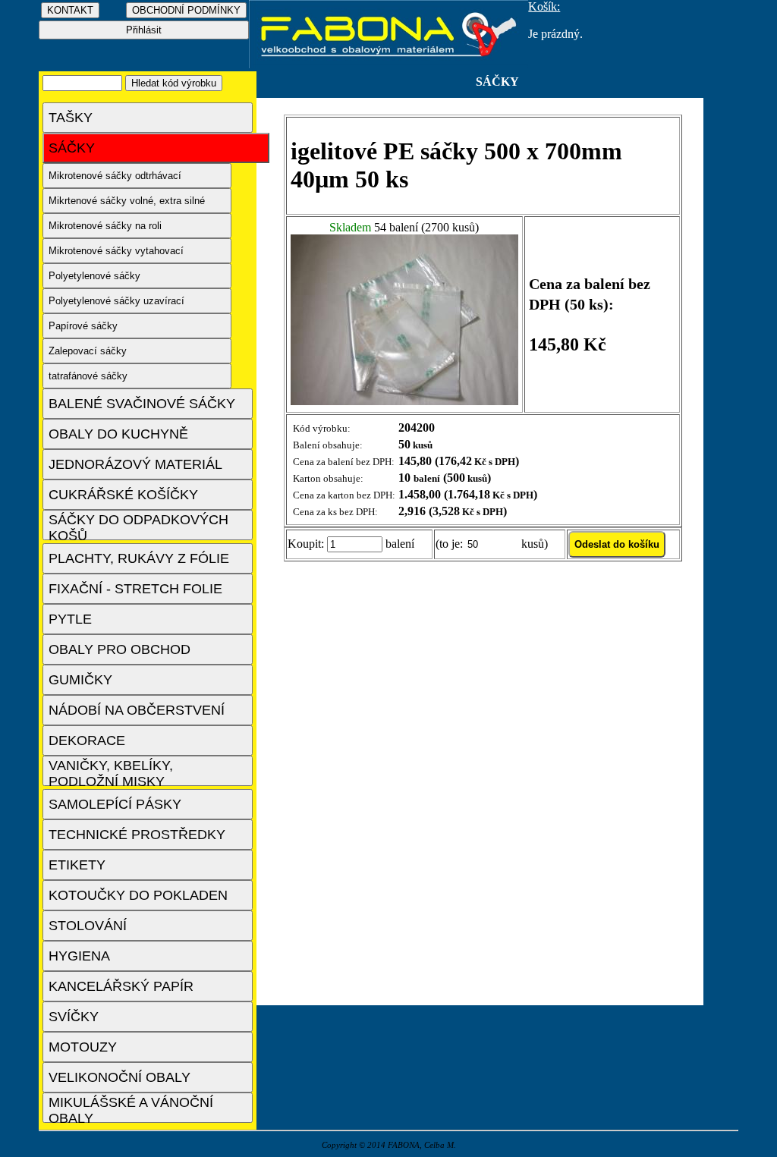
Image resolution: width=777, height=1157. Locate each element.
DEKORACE (87, 740)
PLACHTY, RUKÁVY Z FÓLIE (139, 558)
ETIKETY (77, 864)
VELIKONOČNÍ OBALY (119, 1077)
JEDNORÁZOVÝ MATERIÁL (135, 464)
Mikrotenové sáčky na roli (105, 225)
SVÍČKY (74, 1016)
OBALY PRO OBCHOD (119, 649)
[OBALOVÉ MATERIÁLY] (389, 64)
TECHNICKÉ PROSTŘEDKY (137, 834)
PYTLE (70, 619)
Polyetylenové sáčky (94, 275)
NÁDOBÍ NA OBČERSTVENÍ (137, 710)
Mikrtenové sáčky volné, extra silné (127, 200)
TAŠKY (71, 117)
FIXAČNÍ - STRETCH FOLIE (135, 588)
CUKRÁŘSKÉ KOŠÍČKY (123, 494)
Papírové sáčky (83, 326)
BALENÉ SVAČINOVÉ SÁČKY (142, 403)
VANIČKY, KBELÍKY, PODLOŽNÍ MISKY (111, 772)
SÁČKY (72, 148)
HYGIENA (79, 956)
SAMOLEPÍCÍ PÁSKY (115, 804)
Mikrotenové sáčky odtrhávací (115, 175)
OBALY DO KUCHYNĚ (118, 434)
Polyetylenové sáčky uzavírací (116, 301)
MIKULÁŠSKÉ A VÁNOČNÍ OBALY (131, 1109)
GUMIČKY (80, 679)
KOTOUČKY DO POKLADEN (138, 895)
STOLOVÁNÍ (88, 925)
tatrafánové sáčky (88, 376)
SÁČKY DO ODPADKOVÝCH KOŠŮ (138, 526)
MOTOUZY (83, 1047)
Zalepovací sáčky (88, 351)
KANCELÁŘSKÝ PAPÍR (121, 986)
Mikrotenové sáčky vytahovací (116, 250)
